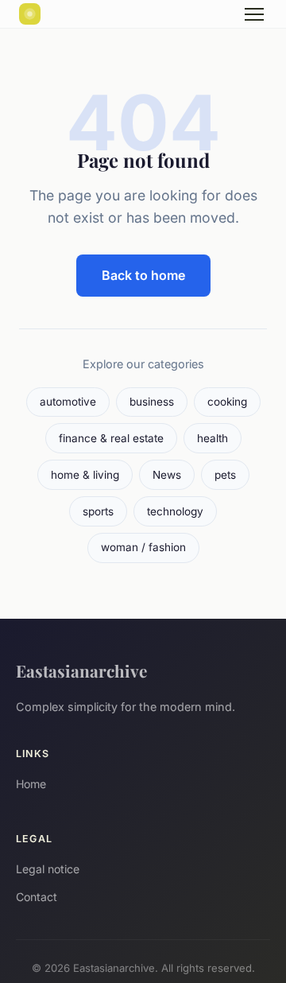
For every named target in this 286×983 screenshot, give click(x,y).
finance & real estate (111, 438)
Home (31, 784)
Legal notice (47, 869)
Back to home (143, 275)
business (151, 401)
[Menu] (254, 14)
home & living (85, 474)
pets (225, 474)
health (212, 438)
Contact (36, 896)
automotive (68, 401)
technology (175, 511)
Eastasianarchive (81, 670)
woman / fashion (143, 547)
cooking (227, 401)
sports (98, 511)
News (167, 474)
